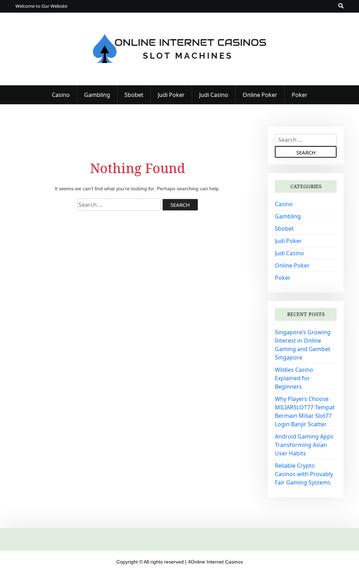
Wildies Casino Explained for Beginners (294, 378)
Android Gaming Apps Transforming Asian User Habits (304, 445)
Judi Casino (213, 95)
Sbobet (133, 95)
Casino (61, 95)
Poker (299, 95)
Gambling (97, 95)
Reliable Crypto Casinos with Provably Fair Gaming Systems (304, 474)
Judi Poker (171, 95)
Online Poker (260, 95)
